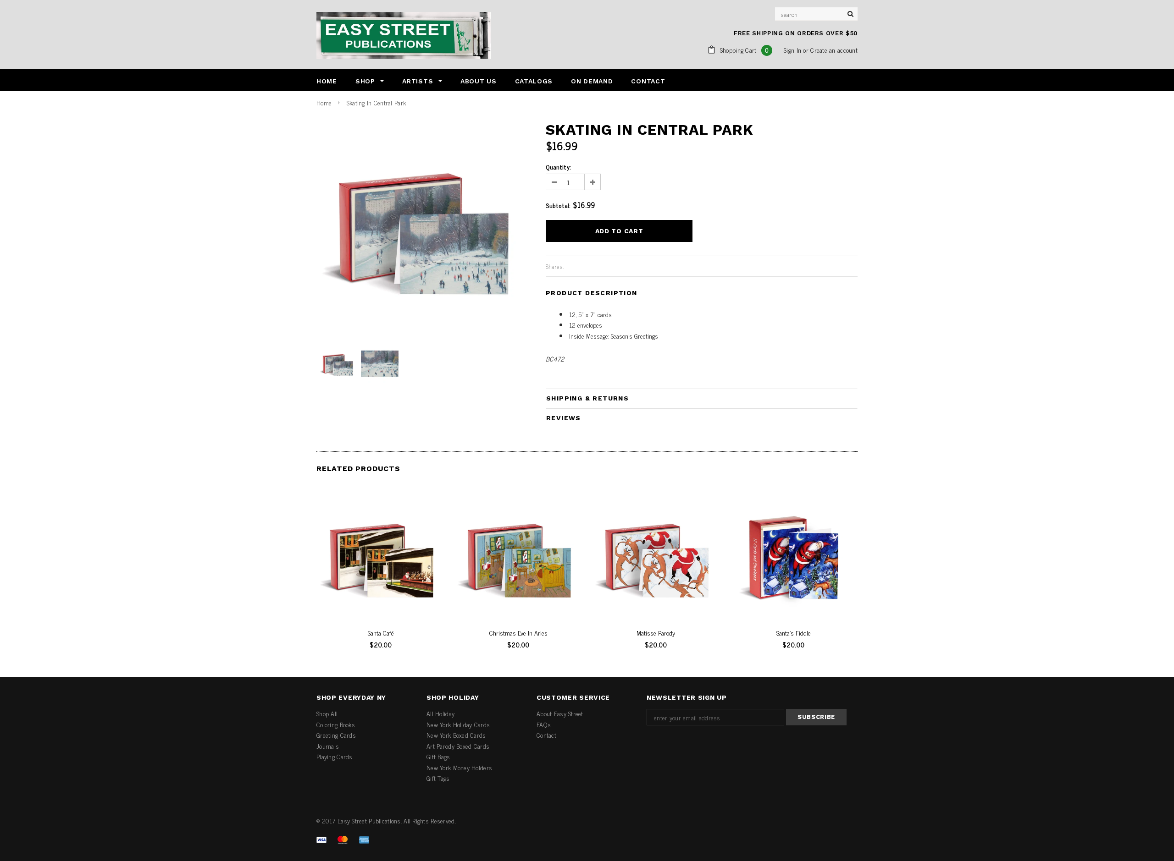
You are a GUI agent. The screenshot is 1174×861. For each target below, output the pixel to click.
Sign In (792, 49)
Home (324, 102)
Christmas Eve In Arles (518, 632)
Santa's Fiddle (793, 632)
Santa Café (381, 632)
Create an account (834, 49)
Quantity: (558, 166)
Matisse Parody (656, 632)
